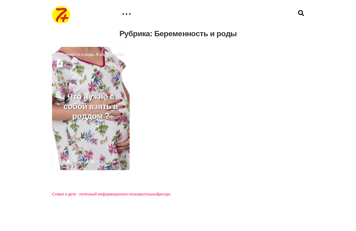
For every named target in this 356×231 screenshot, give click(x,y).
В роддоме (106, 54)
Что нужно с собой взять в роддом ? (90, 106)
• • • (126, 14)
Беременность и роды (74, 54)
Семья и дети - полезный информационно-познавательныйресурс (111, 194)
